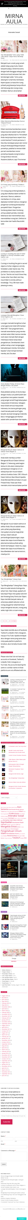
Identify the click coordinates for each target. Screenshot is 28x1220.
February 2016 (5, 1051)
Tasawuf (16, 837)
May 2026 (4, 1001)
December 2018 (6, 1021)
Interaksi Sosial (16, 815)
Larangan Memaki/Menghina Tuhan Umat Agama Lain (12, 316)
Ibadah (16, 814)
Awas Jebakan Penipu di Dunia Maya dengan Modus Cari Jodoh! (12, 385)
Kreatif (8, 824)
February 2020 (5, 1012)
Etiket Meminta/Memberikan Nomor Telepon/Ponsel (13, 122)
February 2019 (5, 1018)
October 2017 (5, 1031)
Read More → (23, 95)
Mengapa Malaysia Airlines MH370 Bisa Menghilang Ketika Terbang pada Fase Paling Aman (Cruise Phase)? (18, 935)
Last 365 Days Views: (8, 979)
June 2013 (4, 1075)
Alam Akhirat (9, 807)
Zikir (25, 838)
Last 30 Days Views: (7, 977)
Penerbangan (15, 829)
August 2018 (5, 1025)
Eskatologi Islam (15, 811)
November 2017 (6, 1029)
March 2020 (5, 1010)
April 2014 (4, 1068)
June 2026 (4, 999)
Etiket (21, 811)
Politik (17, 833)
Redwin (5, 836)
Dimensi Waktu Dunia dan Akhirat (17, 782)
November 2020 (6, 1007)
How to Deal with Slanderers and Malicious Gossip (17, 715)
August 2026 (5, 995)
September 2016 (6, 1044)
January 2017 (5, 1038)
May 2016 (4, 1046)
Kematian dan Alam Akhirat (12, 820)
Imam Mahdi (22, 813)
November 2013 (6, 1072)
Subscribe (6, 1122)
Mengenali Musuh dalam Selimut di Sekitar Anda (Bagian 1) (12, 516)
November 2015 (6, 1057)
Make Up (18, 824)
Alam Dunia (14, 807)
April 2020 (4, 1008)
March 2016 (5, 1049)
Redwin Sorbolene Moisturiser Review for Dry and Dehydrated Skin (18, 733)
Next (14, 621)
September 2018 (6, 1023)
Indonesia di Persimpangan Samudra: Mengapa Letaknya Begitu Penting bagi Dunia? (17, 903)
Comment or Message (8, 1150)
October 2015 (5, 1059)
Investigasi (11, 818)
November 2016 (6, 1040)
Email (3, 1144)
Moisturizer (7, 829)
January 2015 (5, 1064)
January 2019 (5, 1020)
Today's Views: (6, 972)
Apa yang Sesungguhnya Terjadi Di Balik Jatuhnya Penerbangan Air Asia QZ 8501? (18, 926)
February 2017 (5, 1036)
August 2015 (5, 1062)
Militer (19, 827)
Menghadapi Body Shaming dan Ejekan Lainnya (13, 1192)
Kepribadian (6, 822)
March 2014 (5, 1070)
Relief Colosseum (6, 875)
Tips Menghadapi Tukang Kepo (11, 579)
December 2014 (6, 1066)
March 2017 (5, 1034)
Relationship (12, 836)
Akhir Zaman (3, 807)
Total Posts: (5, 983)
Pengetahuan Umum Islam (11, 832)
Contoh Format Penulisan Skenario (17, 755)
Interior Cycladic (4, 818)
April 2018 (4, 1027)
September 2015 (6, 1060)
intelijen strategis (4, 816)
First (2, 1141)
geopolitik (6, 813)
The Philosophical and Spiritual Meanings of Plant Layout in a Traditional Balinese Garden (18, 723)
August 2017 (5, 1033)
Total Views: (5, 981)
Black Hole (7, 811)
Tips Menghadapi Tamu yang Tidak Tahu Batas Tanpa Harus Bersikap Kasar (12, 56)
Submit (4, 1164)
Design (14, 958)
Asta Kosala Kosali (13, 809)
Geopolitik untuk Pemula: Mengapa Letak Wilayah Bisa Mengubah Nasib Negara (17, 887)
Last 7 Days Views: (7, 975)
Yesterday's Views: (7, 973)
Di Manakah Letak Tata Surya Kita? (17, 746)
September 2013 (6, 1073)
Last (16, 1141)
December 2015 (6, 1055)
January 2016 (5, 1053)
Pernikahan (10, 833)
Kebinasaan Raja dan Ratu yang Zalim (10, 1183)
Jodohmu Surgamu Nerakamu (9, 858)
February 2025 (5, 1003)
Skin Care (19, 836)
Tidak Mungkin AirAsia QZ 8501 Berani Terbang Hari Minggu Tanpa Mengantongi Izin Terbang (18, 918)
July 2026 (4, 997)
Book (25, 845)
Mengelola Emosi (9, 826)
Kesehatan (15, 822)
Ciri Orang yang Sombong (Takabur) (12, 184)
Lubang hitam (13, 824)
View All (25, 843)
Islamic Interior (18, 818)
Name (3, 1136)
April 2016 (4, 1047)
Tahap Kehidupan (8, 838)
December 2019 (6, 1014)
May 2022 (4, 1005)
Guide (11, 813)
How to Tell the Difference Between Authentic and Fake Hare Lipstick (17, 698)
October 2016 (5, 1042)
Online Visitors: (6, 970)
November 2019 (6, 1016)
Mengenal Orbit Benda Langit (16, 774)
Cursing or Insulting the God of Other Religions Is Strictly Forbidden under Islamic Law (13, 255)
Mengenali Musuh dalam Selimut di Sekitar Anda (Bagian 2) (12, 450)
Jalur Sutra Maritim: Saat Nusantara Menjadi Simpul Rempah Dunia (16, 895)
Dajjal (10, 811)
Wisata (21, 838)
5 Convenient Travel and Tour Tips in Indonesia (17, 689)
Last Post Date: (6, 985)
